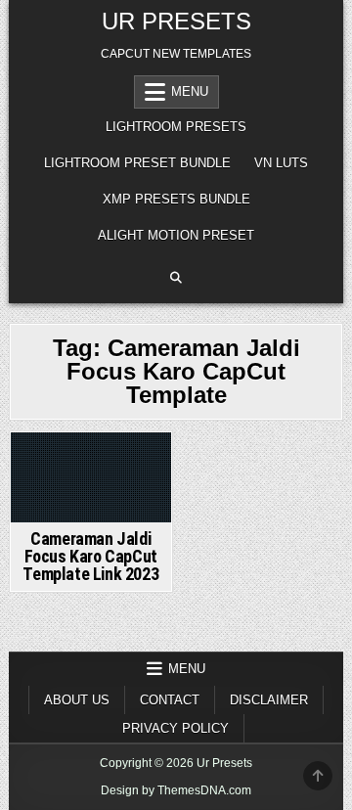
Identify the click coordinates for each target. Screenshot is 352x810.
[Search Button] (176, 278)
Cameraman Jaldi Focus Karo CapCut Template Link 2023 (90, 556)
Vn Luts (281, 163)
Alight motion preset (176, 235)
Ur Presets (176, 21)
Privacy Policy (175, 728)
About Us (77, 700)
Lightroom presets (176, 126)
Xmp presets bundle (176, 199)
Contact (169, 700)
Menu (189, 91)
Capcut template (91, 467)
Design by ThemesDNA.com (176, 790)
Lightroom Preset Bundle (137, 163)
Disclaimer (269, 700)
